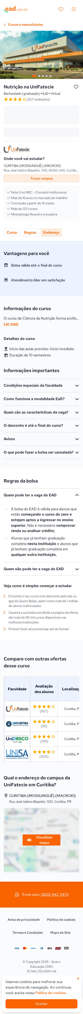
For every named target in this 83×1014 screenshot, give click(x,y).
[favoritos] (60, 9)
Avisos (9, 438)
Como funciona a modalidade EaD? (34, 398)
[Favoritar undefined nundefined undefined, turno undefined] (76, 87)
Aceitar (41, 1003)
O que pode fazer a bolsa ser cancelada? (38, 452)
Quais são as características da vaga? (36, 412)
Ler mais (11, 323)
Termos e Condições (27, 932)
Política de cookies (61, 920)
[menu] (73, 9)
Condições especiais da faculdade (33, 385)
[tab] (34, 76)
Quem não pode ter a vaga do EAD (34, 568)
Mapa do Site (60, 932)
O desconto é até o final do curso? (33, 425)
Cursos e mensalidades (25, 24)
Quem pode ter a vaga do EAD (30, 495)
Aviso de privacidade (24, 920)
